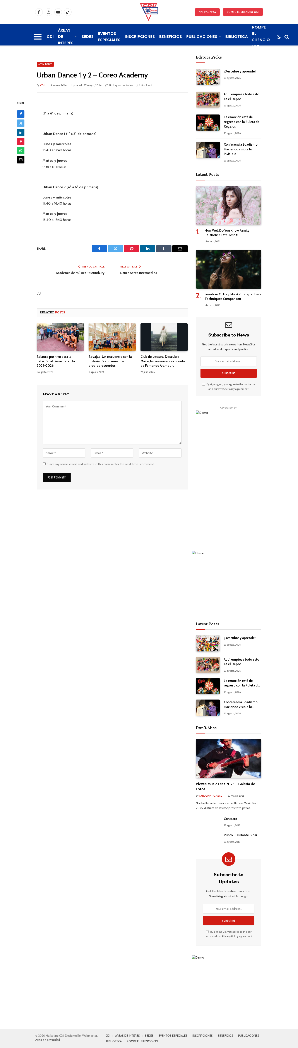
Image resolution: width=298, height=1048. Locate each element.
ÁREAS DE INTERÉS (66, 36)
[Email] (20, 159)
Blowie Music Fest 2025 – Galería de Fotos (225, 786)
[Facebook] (20, 114)
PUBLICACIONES (201, 36)
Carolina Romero (211, 795)
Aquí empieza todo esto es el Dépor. (241, 96)
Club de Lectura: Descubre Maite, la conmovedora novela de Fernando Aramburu (162, 361)
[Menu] (37, 36)
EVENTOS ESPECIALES (109, 36)
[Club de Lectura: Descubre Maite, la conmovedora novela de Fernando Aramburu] (164, 337)
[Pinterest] (20, 141)
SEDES (88, 36)
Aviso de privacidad (47, 1039)
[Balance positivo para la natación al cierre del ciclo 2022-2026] (60, 337)
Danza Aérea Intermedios (138, 273)
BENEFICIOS (170, 36)
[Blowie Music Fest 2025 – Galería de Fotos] (228, 758)
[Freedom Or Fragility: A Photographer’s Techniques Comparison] (228, 269)
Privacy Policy (226, 388)
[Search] (286, 37)
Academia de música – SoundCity (80, 273)
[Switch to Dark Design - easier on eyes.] (278, 36)
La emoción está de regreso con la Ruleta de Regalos (242, 121)
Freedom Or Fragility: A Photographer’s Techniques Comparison (233, 296)
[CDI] (149, 12)
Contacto (230, 819)
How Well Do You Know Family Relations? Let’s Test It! (227, 233)
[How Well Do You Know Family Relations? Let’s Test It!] (228, 205)
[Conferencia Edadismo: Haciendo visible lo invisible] (208, 150)
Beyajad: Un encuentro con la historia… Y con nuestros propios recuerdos (110, 361)
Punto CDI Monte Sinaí (240, 835)
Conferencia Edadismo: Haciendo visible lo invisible (241, 149)
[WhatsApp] (20, 150)
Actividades (45, 64)
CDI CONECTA (207, 12)
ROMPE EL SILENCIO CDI (243, 12)
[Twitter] (20, 123)
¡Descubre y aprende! (240, 71)
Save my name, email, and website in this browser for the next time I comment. (101, 464)
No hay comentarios (121, 85)
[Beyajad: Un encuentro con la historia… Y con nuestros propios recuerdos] (112, 337)
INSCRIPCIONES (140, 36)
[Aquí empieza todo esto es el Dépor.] (208, 100)
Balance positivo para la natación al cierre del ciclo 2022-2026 (56, 361)
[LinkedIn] (20, 132)
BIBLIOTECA (236, 36)
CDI (50, 36)
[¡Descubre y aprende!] (208, 77)
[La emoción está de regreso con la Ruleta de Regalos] (208, 122)
